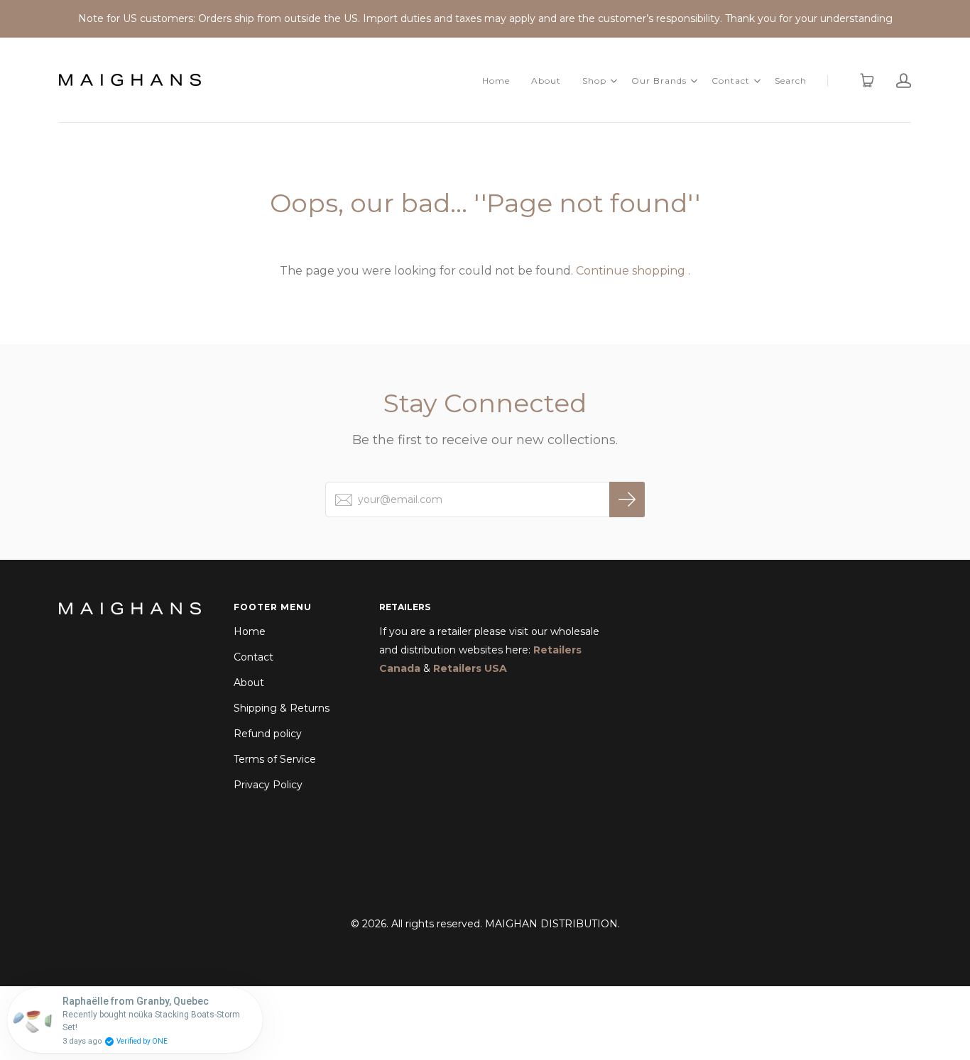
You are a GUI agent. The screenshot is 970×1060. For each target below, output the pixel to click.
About (546, 80)
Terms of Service (275, 759)
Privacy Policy (268, 784)
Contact (731, 80)
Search (791, 80)
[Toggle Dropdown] (613, 81)
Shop (594, 80)
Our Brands (659, 80)
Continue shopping (630, 270)
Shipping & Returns (281, 708)
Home (496, 80)
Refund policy (268, 733)
